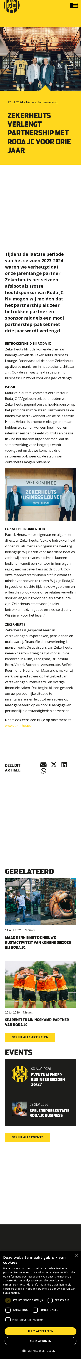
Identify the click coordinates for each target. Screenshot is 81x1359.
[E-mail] (43, 764)
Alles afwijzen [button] (41, 1341)
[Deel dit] (54, 764)
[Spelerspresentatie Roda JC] (40, 1110)
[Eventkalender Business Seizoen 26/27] (40, 1076)
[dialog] (40, 1305)
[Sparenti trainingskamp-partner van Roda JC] (40, 996)
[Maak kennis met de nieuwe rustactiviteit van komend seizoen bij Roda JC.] (40, 916)
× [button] (76, 1255)
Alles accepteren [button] (40, 1331)
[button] (75, 5)
